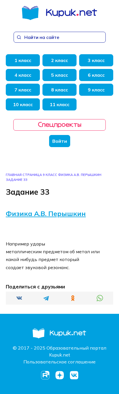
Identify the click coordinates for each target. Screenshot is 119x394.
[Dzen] (59, 375)
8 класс (59, 90)
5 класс (59, 75)
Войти (59, 141)
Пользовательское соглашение (59, 362)
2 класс (59, 60)
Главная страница (24, 175)
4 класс (22, 75)
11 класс (59, 104)
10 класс (23, 104)
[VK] (74, 375)
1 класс (22, 60)
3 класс (96, 60)
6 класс (96, 75)
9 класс (96, 90)
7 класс (22, 90)
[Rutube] (45, 375)
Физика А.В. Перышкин (79, 175)
